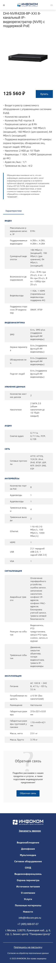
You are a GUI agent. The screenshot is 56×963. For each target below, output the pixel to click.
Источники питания (28, 886)
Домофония (28, 848)
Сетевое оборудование (28, 861)
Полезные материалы (28, 905)
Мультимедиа (28, 855)
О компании (28, 892)
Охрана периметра (28, 880)
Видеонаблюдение (28, 842)
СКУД (28, 867)
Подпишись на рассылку (28, 947)
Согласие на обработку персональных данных (28, 953)
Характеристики (13, 211)
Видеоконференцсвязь (28, 874)
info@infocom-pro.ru (30, 917)
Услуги (28, 899)
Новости (28, 911)
